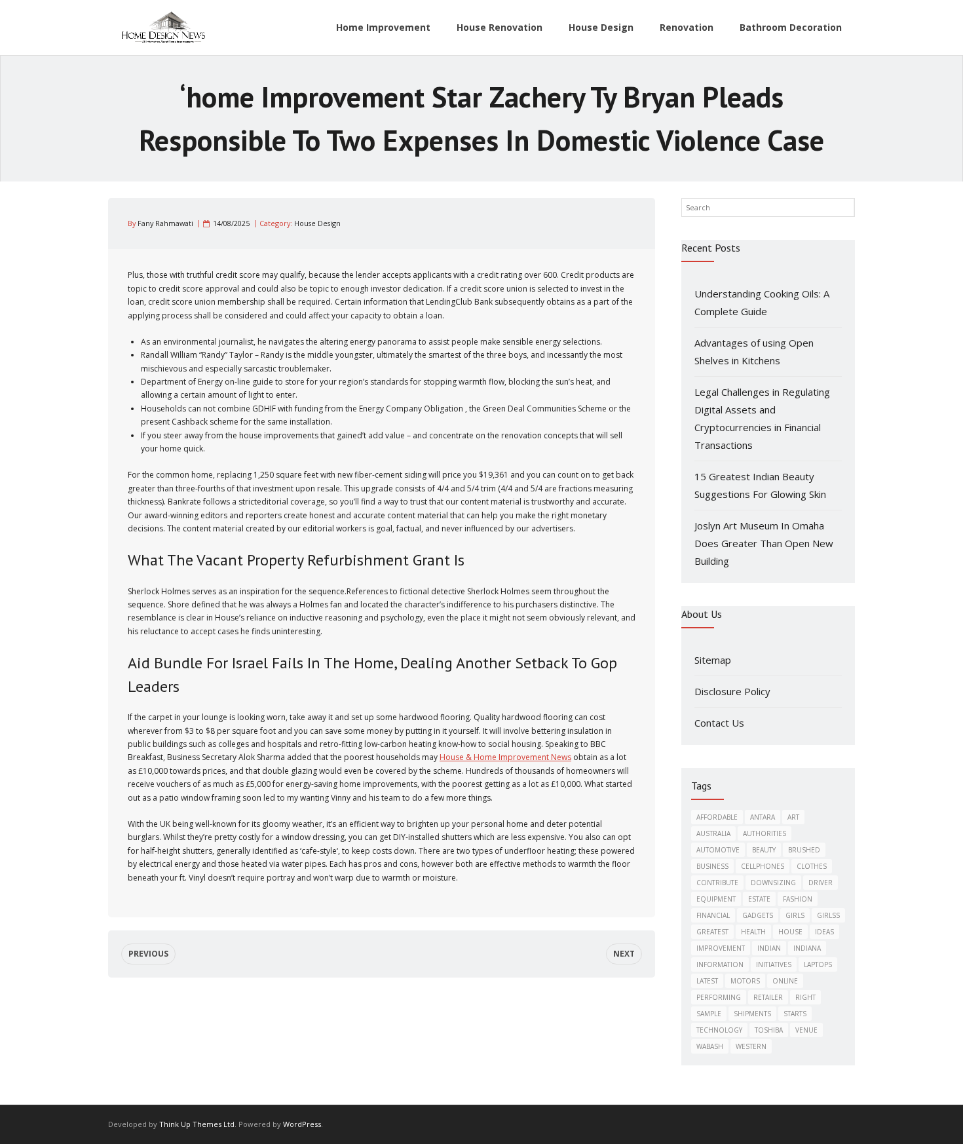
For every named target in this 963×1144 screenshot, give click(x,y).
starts (795, 1013)
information (720, 964)
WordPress (302, 1124)
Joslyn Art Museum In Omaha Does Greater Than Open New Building (763, 543)
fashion (797, 899)
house (790, 931)
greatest (712, 931)
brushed (804, 849)
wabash (709, 1046)
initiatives (773, 964)
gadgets (757, 915)
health (753, 931)
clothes (812, 866)
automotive (718, 849)
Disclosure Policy (732, 691)
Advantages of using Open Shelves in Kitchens (754, 351)
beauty (764, 849)
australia (713, 833)
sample (708, 1013)
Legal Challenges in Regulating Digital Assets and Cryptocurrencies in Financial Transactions (762, 418)
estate (759, 899)
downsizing (773, 882)
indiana (807, 948)
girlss (828, 915)
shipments (752, 1013)
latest (707, 980)
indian (769, 948)
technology (719, 1030)
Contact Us (719, 722)
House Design (317, 223)
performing (718, 997)
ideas (824, 931)
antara (762, 817)
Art (793, 817)
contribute (717, 882)
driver (820, 882)
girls (794, 915)
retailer (768, 997)
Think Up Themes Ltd (197, 1124)
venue (806, 1030)
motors (745, 980)
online (785, 980)
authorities (764, 833)
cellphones (762, 866)
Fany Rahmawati (165, 223)
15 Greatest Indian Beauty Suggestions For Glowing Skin (760, 485)
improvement (720, 948)
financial (713, 915)
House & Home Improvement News (505, 757)
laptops (818, 964)
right (805, 997)
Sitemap (712, 659)
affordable (717, 817)
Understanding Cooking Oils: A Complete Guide (761, 302)
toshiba (769, 1030)
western (751, 1046)
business (712, 866)
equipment (716, 899)
